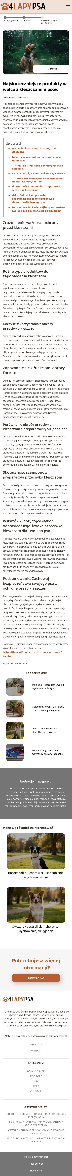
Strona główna (11, 20)
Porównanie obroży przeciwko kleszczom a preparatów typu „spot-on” (38, 180)
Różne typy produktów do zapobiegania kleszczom (36, 159)
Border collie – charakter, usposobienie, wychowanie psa (36, 875)
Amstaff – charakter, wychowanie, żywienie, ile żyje (36, 1132)
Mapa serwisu (36, 1164)
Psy (36, 1081)
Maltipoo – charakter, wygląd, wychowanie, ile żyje (48, 686)
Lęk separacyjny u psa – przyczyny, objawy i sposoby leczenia (47, 752)
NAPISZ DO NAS (36, 978)
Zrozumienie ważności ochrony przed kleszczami (35, 150)
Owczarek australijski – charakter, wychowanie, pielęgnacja (45, 730)
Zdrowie (26, 20)
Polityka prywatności (36, 1157)
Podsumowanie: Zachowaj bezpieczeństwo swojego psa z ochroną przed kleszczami (38, 209)
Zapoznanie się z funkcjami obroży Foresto (38, 174)
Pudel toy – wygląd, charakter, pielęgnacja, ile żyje (36, 1140)
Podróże (36, 1076)
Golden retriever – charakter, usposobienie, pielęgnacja (48, 708)
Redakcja (36, 1045)
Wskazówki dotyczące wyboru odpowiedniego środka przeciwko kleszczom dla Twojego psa (33, 198)
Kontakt (36, 1051)
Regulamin (36, 1171)
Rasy (36, 1086)
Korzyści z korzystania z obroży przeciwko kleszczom (37, 167)
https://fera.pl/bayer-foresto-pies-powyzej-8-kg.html (33, 654)
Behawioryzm (36, 1071)
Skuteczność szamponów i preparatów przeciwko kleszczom (36, 188)
